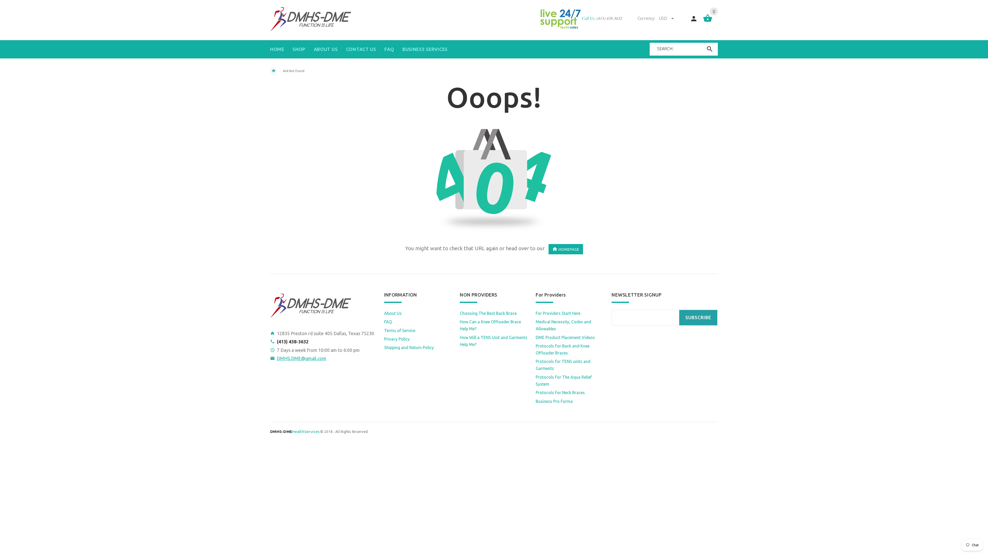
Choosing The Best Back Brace (488, 313)
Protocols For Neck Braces (560, 392)
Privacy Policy (397, 339)
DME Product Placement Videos (565, 337)
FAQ (388, 321)
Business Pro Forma (554, 401)
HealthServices (295, 431)
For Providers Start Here (558, 313)
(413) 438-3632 (609, 18)
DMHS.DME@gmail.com (301, 358)
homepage (569, 249)
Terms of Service (399, 330)
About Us (393, 313)
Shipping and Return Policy (409, 347)
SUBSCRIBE (698, 317)
